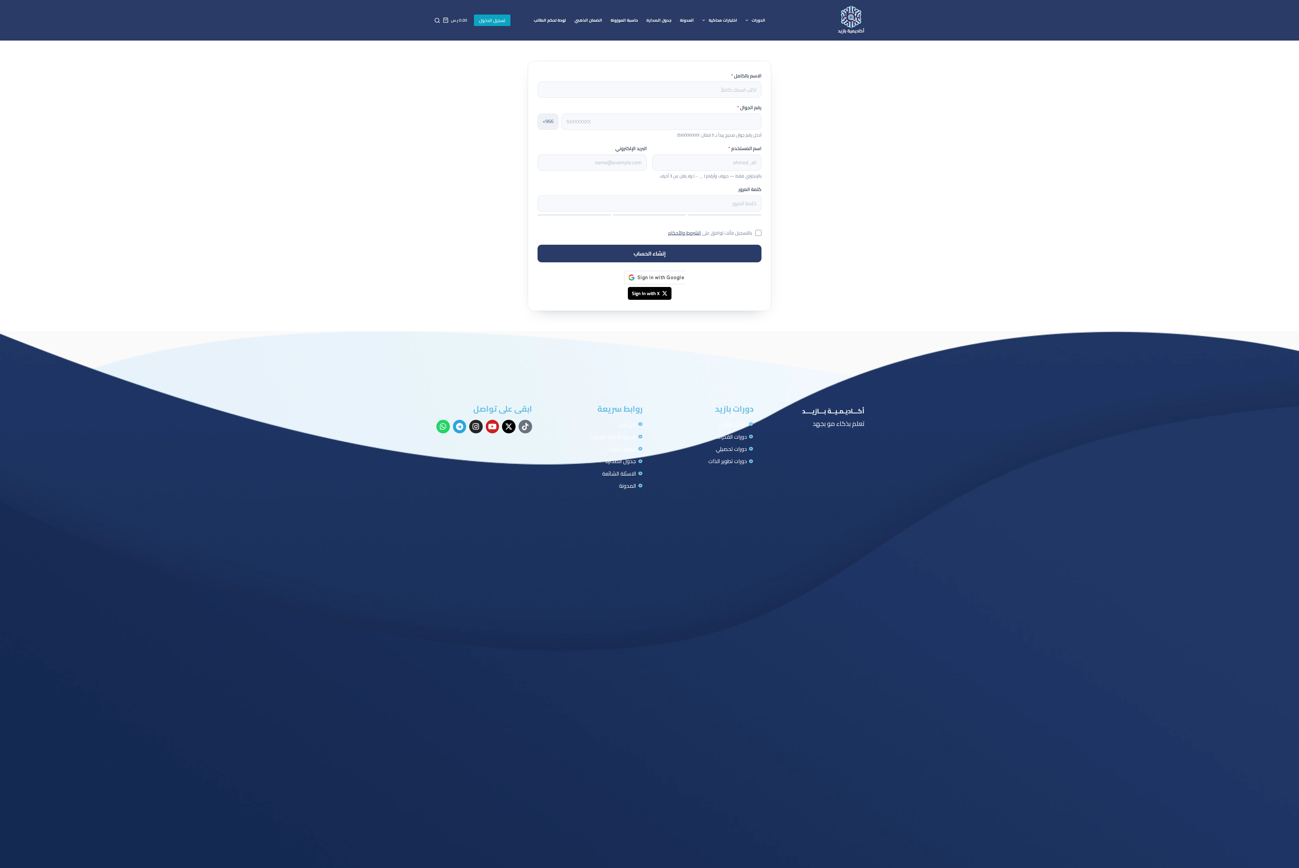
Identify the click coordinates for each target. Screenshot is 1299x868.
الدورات (758, 20)
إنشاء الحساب (650, 253)
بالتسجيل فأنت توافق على (710, 233)
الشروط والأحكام (684, 232)
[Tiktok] (525, 426)
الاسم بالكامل (746, 75)
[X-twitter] (509, 426)
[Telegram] (459, 426)
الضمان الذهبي (588, 20)
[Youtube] (492, 426)
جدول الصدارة (658, 20)
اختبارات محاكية (723, 20)
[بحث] (437, 20)
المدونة (687, 20)
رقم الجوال (749, 107)
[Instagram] (476, 426)
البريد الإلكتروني (631, 148)
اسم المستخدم (744, 148)
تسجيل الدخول (492, 20)
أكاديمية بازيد (851, 31)
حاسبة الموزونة (624, 20)
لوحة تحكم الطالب (550, 20)
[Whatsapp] (443, 426)
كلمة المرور (749, 189)
